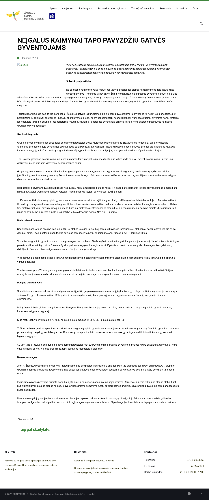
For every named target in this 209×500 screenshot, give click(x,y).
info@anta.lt (197, 466)
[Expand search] (201, 24)
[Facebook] (189, 494)
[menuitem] (52, 8)
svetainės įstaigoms (54, 494)
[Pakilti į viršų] (202, 493)
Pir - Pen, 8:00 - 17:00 (191, 472)
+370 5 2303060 (194, 459)
